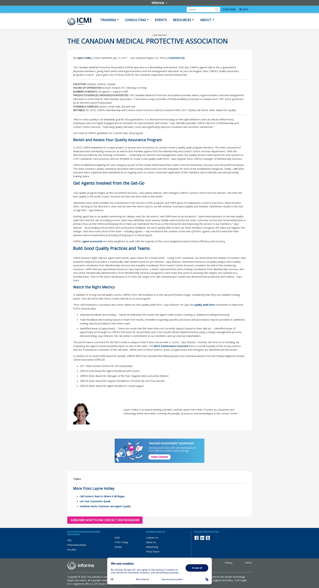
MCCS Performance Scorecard (171, 346)
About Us (151, 542)
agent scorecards (92, 241)
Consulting (135, 20)
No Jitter (71, 549)
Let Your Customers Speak (95, 501)
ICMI (117, 537)
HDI (69, 540)
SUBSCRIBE (229, 9)
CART (244, 9)
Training (108, 20)
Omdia (118, 546)
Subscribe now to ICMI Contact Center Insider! (105, 520)
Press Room (153, 551)
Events (161, 20)
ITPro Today (121, 542)
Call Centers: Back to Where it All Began (102, 496)
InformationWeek (76, 544)
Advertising (152, 546)
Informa (159, 2)
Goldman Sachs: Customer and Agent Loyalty (105, 506)
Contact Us (152, 537)
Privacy (228, 562)
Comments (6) (176, 57)
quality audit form (204, 304)
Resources (182, 20)
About (206, 20)
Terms (248, 562)
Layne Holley (84, 57)
